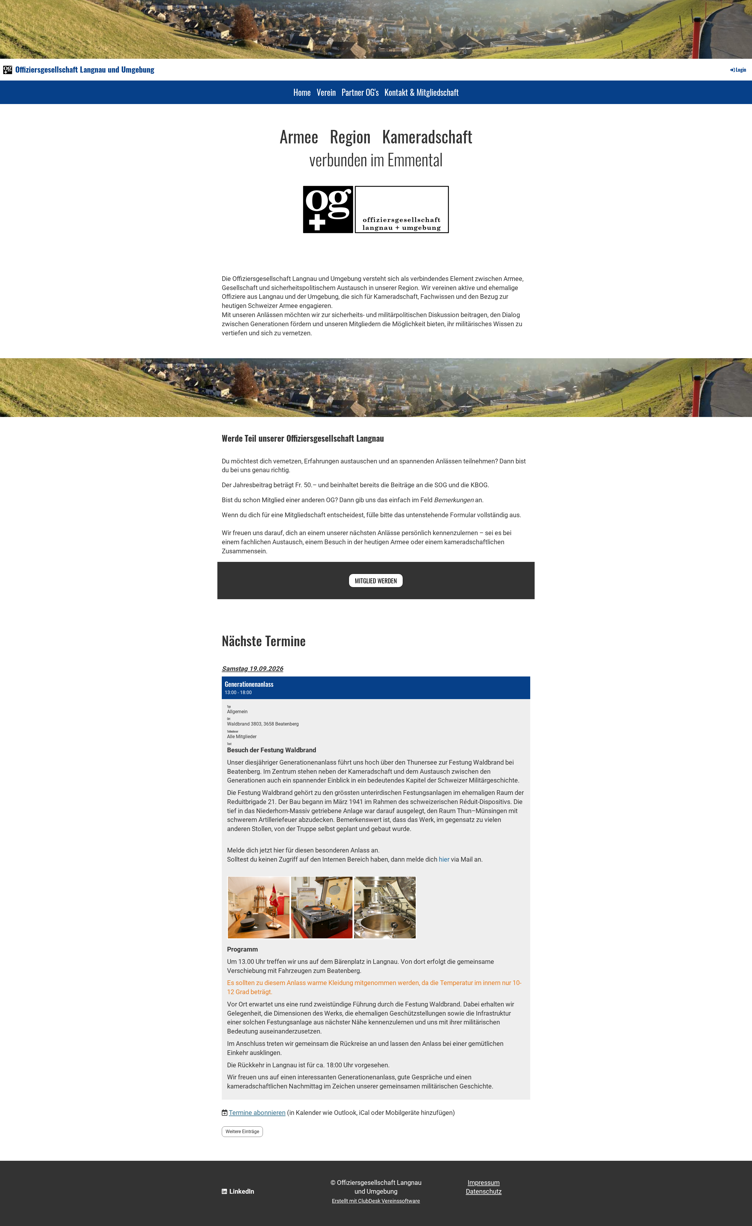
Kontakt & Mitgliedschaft (422, 92)
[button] (376, 888)
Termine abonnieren (257, 1112)
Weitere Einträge (242, 1131)
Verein (326, 92)
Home (302, 92)
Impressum (484, 1182)
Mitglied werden (376, 580)
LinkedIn (241, 1191)
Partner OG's (360, 92)
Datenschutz (484, 1191)
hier (278, 850)
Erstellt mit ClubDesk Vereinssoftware (376, 1201)
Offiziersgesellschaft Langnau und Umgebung (84, 69)
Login (741, 69)
